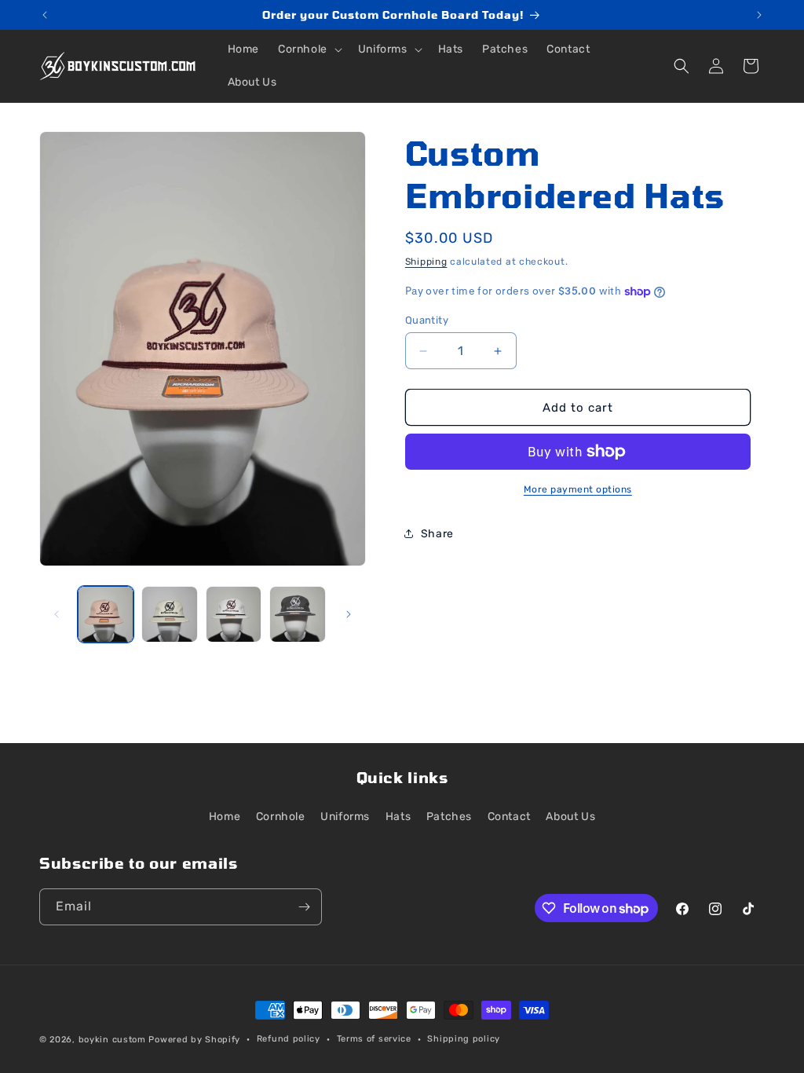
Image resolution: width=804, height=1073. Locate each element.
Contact (509, 816)
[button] (309, 49)
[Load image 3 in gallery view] (233, 614)
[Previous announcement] (44, 15)
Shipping (426, 261)
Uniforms (345, 816)
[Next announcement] (759, 15)
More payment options (578, 489)
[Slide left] (56, 614)
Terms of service (374, 1039)
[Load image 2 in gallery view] (169, 614)
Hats (398, 816)
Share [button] (437, 533)
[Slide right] (348, 614)
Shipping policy (463, 1039)
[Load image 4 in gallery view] (297, 614)
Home (224, 816)
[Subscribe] (304, 906)
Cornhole (280, 816)
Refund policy (288, 1039)
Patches (449, 816)
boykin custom (112, 1040)
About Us (570, 816)
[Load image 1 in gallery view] (105, 614)
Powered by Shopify (194, 1040)
